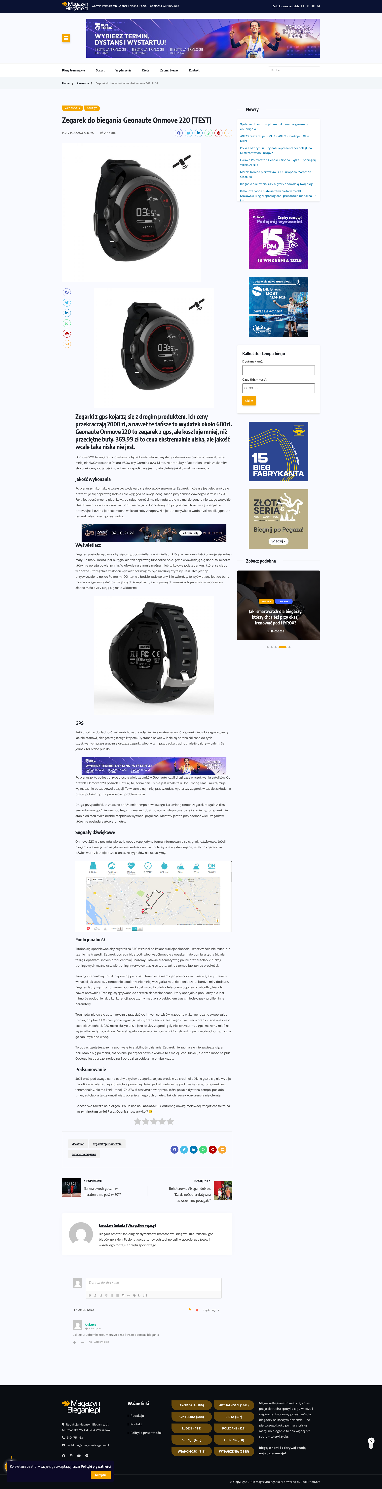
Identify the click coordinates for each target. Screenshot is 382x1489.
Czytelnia (191, 1383)
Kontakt (194, 37)
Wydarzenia (123, 37)
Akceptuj (100, 1475)
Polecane (234, 1395)
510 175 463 (74, 1404)
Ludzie (192, 1395)
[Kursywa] (95, 1262)
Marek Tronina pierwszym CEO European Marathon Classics (275, 141)
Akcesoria (83, 50)
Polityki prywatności (96, 1466)
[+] (145, 1261)
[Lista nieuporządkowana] (117, 1262)
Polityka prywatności (146, 1399)
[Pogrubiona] (90, 1262)
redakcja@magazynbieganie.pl (88, 1412)
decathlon (78, 1111)
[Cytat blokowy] (123, 1262)
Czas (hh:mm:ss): (254, 238)
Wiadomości (192, 1418)
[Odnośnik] (134, 1262)
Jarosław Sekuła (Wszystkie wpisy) (127, 1192)
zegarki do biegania (84, 1121)
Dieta (145, 37)
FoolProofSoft (310, 1449)
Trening (234, 1406)
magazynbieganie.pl (269, 1449)
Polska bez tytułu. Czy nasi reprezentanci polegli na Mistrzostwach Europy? (276, 117)
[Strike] (106, 1262)
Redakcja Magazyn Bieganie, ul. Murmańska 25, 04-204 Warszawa (86, 1394)
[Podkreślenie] (101, 1262)
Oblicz (249, 259)
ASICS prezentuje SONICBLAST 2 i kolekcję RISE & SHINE (275, 105)
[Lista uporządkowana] (112, 1262)
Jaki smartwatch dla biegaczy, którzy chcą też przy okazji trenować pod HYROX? (275, 421)
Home (65, 50)
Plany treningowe (73, 37)
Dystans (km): (252, 220)
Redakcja (137, 1382)
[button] (268, 451)
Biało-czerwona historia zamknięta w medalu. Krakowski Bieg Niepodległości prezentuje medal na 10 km (278, 162)
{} (139, 1261)
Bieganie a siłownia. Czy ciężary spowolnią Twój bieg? (277, 151)
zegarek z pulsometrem (107, 1111)
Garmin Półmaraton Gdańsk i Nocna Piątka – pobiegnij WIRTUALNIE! (135, 6)
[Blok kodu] (129, 1262)
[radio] (137, 1089)
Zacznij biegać (169, 37)
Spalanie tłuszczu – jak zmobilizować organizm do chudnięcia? (274, 93)
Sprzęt (100, 37)
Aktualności (234, 1372)
